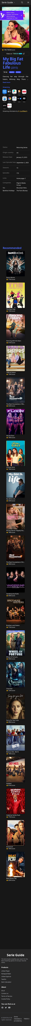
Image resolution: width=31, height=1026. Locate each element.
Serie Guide (7, 2)
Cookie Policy (5, 999)
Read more (6, 82)
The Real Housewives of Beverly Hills (18, 404)
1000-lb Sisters (11, 372)
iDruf (3, 991)
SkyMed (8, 783)
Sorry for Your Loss (12, 720)
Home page (20, 178)
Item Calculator (6, 982)
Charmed (9, 689)
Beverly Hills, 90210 (12, 752)
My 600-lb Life (10, 499)
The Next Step (10, 309)
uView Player (5, 971)
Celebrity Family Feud (13, 815)
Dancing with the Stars (13, 341)
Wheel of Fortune (12, 657)
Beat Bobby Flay (11, 878)
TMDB (26, 1019)
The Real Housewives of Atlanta (16, 562)
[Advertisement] (15, 129)
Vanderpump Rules (12, 594)
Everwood (9, 847)
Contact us (4, 993)
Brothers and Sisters (13, 625)
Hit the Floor (10, 436)
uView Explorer (6, 976)
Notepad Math (6, 974)
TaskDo (3, 979)
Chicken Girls (10, 467)
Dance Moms (10, 277)
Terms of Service (6, 996)
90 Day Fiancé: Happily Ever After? (17, 530)
